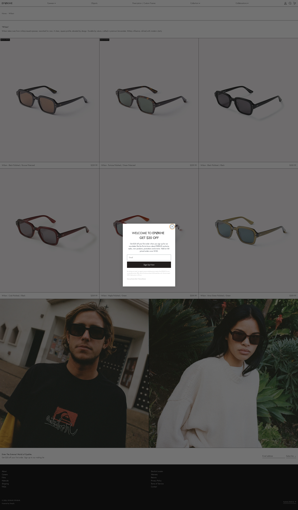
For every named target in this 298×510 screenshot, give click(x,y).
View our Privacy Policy (132, 278)
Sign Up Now (149, 264)
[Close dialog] (172, 227)
